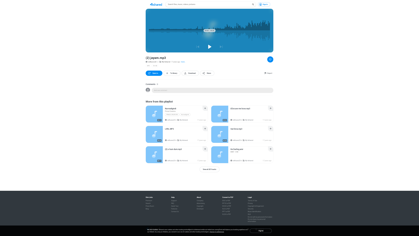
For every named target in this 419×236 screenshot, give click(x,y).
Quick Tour (175, 206)
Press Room (150, 206)
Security (250, 209)
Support (174, 200)
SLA (249, 214)
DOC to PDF (226, 200)
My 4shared (166, 62)
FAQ (172, 203)
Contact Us (175, 211)
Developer (200, 209)
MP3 (148, 66)
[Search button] (253, 4)
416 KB (155, 66)
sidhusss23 (152, 62)
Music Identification (254, 211)
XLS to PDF (226, 209)
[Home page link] (156, 4)
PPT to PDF (226, 211)
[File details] (154, 114)
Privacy (250, 203)
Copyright (200, 206)
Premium (149, 200)
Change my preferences (217, 232)
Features (174, 209)
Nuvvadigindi (185, 114)
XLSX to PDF (226, 214)
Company (200, 200)
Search (148, 203)
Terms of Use (252, 200)
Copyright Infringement (256, 206)
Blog (147, 209)
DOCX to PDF (226, 206)
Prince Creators (172, 114)
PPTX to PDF (226, 203)
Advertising (201, 203)
